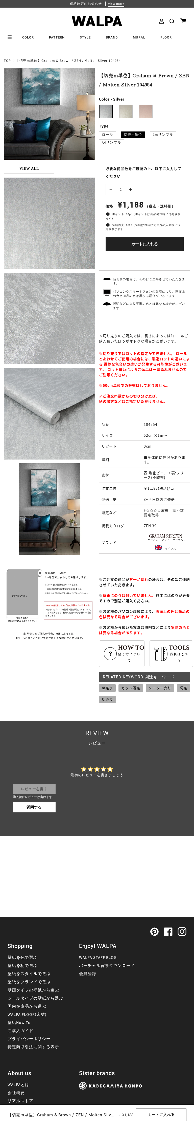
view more (116, 4)
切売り (107, 699)
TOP (7, 60)
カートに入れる (144, 244)
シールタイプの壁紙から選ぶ (35, 998)
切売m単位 (133, 134)
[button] (172, 21)
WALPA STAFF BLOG (98, 957)
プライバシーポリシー (29, 1039)
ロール (107, 134)
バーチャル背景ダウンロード (107, 965)
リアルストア (20, 1101)
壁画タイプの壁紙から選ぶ (33, 990)
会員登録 (87, 974)
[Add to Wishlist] (145, 259)
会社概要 (16, 1093)
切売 (183, 687)
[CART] (183, 21)
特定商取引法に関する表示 (33, 1047)
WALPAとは (18, 1085)
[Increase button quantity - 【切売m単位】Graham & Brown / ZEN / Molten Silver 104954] (130, 190)
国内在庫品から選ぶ (27, 1006)
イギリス (170, 548)
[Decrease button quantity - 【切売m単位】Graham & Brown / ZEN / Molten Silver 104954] (112, 190)
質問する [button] (34, 807)
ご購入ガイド (20, 1031)
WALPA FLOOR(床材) (27, 1014)
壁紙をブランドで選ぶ (29, 982)
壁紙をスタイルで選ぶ (29, 974)
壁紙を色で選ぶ (23, 957)
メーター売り (160, 687)
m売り (107, 687)
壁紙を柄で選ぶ (23, 965)
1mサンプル (163, 134)
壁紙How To (19, 1022)
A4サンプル (111, 142)
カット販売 (130, 687)
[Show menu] (11, 37)
